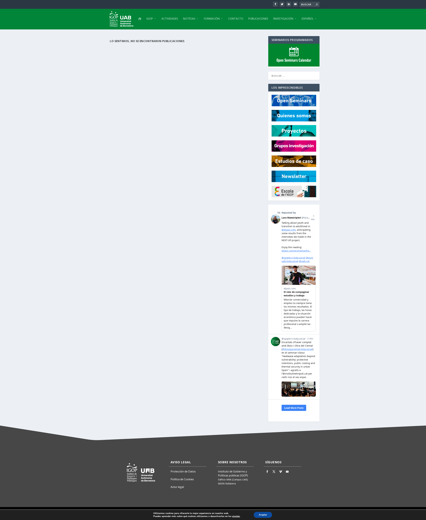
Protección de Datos (183, 471)
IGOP (149, 18)
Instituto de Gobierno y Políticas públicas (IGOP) (233, 473)
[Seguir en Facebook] (267, 471)
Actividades (169, 18)
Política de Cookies (182, 479)
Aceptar (263, 514)
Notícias (189, 18)
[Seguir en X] (274, 471)
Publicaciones (258, 18)
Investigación (283, 18)
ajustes (236, 516)
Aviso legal (177, 487)
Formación (212, 18)
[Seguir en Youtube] (287, 471)
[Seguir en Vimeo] (280, 471)
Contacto (235, 18)
